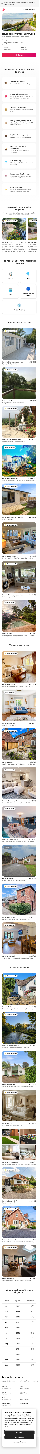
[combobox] (19, 43)
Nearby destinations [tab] (8, 1381)
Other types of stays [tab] (24, 1381)
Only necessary (19, 1437)
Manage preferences (19, 1442)
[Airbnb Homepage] (3, 10)
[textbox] (11, 49)
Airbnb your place (29, 10)
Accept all (19, 1432)
